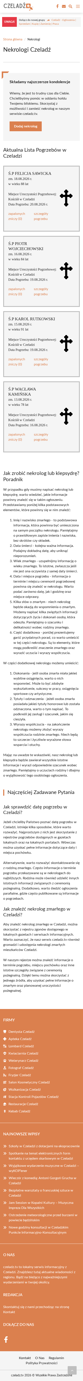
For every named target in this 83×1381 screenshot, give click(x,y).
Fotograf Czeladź (21, 1068)
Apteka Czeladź (20, 1039)
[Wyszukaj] (70, 7)
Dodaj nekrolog (25, 126)
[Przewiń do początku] (72, 1370)
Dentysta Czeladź (21, 1031)
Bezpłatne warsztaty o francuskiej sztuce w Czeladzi (41, 1193)
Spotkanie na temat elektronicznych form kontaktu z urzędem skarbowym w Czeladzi (41, 1156)
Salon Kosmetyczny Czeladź (29, 1082)
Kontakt (9, 1312)
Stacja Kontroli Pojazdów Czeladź (34, 1097)
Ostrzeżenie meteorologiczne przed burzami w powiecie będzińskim (43, 1217)
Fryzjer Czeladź (20, 1075)
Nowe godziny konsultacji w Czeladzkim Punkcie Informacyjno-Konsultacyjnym (38, 1230)
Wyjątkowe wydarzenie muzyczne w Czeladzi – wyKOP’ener (44, 1168)
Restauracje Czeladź (23, 1104)
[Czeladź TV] (18, 6)
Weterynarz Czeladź (23, 1060)
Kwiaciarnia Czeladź (23, 1053)
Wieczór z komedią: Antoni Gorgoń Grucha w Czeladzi (42, 1180)
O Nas (39, 1358)
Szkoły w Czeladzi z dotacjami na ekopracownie (44, 1146)
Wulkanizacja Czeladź (25, 1089)
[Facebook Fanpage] (57, 6)
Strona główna (12, 39)
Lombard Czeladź (21, 1046)
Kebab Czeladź (19, 1111)
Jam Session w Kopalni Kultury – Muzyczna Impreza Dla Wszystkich (41, 1205)
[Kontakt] (63, 6)
